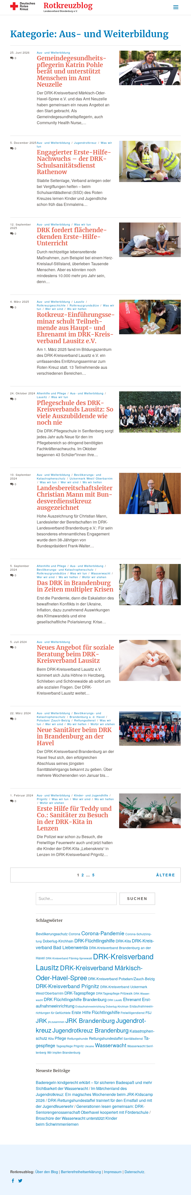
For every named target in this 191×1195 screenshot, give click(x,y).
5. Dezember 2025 (23, 143)
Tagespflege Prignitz (70, 1046)
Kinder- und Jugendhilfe (91, 795)
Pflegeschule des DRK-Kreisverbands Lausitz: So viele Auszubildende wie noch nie (75, 412)
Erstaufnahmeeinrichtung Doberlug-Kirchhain (102, 1006)
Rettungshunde (77, 1038)
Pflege (60, 1038)
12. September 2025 (20, 226)
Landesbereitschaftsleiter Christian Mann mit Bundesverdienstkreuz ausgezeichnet (74, 498)
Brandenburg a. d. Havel (87, 717)
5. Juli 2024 (18, 642)
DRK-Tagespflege (79, 993)
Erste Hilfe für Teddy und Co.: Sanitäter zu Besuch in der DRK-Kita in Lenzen (74, 818)
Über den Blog (46, 1171)
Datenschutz (134, 1171)
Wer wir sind (54, 309)
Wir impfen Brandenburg (63, 1052)
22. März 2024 (20, 713)
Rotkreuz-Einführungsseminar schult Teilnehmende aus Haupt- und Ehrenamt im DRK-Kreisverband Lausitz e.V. (76, 328)
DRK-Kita (123, 940)
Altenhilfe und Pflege (51, 393)
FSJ (148, 1012)
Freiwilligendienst (132, 1012)
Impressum (113, 1171)
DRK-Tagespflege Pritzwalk (114, 993)
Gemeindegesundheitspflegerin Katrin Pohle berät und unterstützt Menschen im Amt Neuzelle (71, 71)
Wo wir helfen (77, 309)
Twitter (21, 1180)
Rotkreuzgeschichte (51, 305)
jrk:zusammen (56, 1022)
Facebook (13, 1180)
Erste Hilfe (81, 1012)
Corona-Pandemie (102, 933)
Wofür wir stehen (94, 577)
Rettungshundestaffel (106, 1038)
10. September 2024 (20, 476)
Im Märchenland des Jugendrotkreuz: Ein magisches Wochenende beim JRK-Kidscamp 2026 (94, 1094)
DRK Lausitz (114, 1000)
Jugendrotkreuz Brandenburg (90, 1030)
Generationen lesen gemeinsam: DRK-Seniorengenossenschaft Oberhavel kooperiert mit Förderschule (92, 1109)
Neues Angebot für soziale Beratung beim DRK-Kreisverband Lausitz (75, 654)
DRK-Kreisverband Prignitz (67, 986)
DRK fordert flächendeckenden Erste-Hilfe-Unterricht (72, 236)
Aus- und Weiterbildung (53, 52)
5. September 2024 (19, 567)
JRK (41, 1020)
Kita (51, 1038)
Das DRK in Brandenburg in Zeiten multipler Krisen (75, 586)
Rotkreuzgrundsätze (84, 305)
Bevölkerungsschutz (52, 933)
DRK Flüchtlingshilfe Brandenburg (75, 999)
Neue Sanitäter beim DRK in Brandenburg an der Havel (74, 736)
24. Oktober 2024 (22, 393)
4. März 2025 (19, 301)
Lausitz (79, 301)
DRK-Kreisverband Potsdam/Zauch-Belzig (121, 978)
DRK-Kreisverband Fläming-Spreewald (69, 958)
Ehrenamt (132, 999)
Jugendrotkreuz (85, 143)
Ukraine (89, 1046)
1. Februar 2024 (21, 795)
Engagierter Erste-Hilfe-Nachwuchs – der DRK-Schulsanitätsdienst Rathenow (74, 162)
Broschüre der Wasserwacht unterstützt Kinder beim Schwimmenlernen (76, 1121)
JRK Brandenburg (90, 1020)
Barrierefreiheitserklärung (81, 1171)
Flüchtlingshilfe (106, 1012)
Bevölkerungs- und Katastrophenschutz (65, 569)
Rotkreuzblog (68, 5)
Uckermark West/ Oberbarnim (91, 478)
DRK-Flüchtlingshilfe (94, 940)
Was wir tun (82, 224)
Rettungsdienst (85, 720)
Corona (74, 933)
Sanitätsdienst (133, 1038)
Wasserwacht (100, 573)
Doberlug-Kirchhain (58, 940)
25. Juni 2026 (20, 52)
